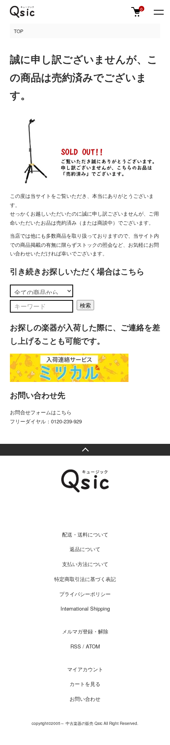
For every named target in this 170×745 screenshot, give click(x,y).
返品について (85, 549)
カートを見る (85, 683)
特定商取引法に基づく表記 (85, 579)
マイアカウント (85, 669)
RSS (75, 646)
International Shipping (85, 608)
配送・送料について (85, 534)
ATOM (93, 646)
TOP (18, 31)
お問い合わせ (85, 698)
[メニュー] (158, 12)
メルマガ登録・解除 (85, 631)
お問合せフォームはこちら (41, 412)
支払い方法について (85, 564)
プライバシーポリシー (85, 594)
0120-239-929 (66, 421)
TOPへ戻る (85, 450)
